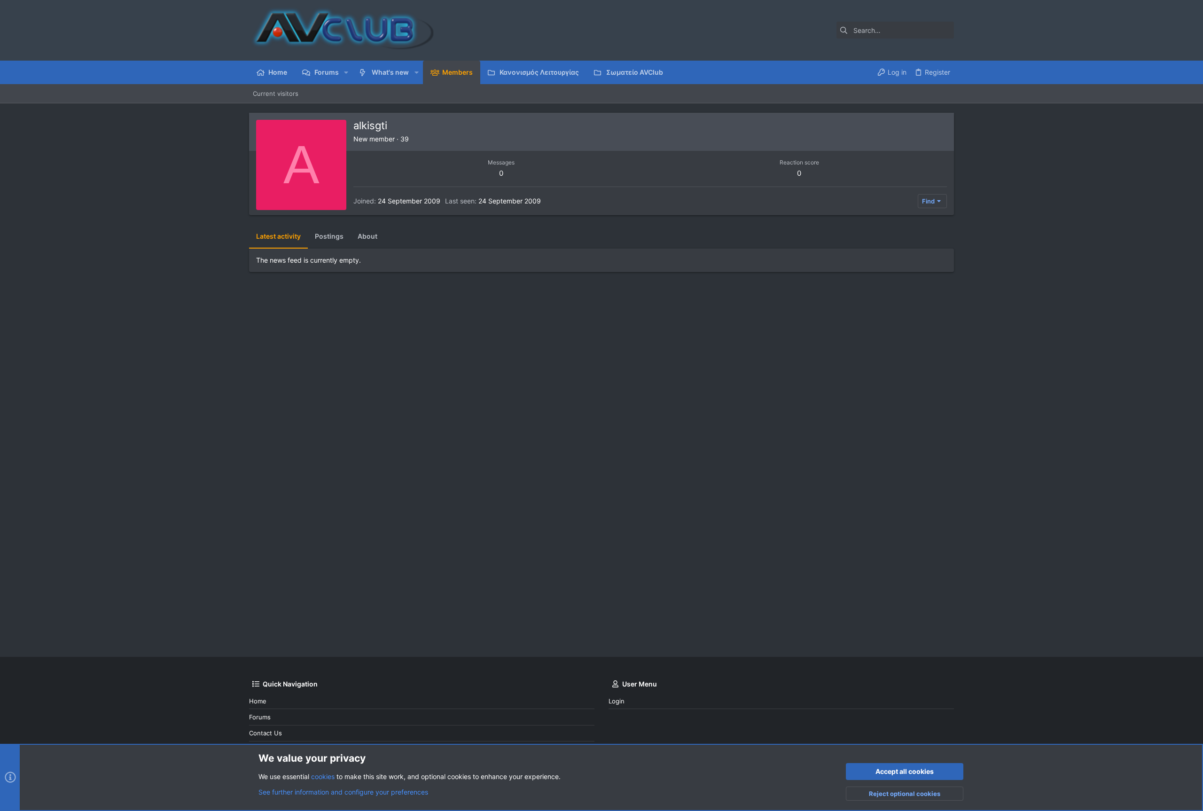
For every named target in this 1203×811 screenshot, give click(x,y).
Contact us (265, 733)
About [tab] (367, 236)
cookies (323, 776)
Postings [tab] (329, 236)
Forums (260, 717)
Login (617, 701)
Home (257, 701)
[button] (346, 72)
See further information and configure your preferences (343, 792)
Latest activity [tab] (278, 236)
